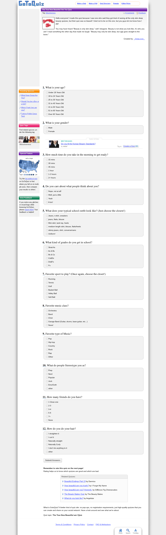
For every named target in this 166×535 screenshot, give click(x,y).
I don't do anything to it (57, 448)
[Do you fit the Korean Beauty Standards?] (54, 144)
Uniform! (51, 234)
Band (50, 314)
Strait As (51, 247)
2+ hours (52, 178)
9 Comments (129, 13)
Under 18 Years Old (56, 92)
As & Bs (51, 251)
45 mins (51, 167)
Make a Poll (93, 3)
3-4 (49, 409)
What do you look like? (73, 498)
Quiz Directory (105, 3)
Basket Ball (52, 290)
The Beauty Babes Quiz (74, 494)
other (50, 388)
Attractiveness (51, 13)
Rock (50, 349)
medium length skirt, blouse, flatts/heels (64, 226)
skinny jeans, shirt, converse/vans (62, 230)
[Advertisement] (94, 62)
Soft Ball (51, 297)
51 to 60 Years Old (56, 110)
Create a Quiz (129, 146)
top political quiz (31, 179)
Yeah (50, 198)
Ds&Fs (51, 262)
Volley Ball (52, 293)
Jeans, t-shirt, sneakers (58, 216)
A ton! (50, 202)
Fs (49, 265)
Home (120, 533)
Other (50, 357)
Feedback (142, 13)
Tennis (51, 283)
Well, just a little (54, 195)
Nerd (50, 374)
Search (128, 533)
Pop (50, 339)
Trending (135, 533)
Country (51, 346)
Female (51, 131)
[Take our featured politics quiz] (29, 166)
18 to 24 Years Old (56, 96)
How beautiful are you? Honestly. (78, 490)
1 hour (51, 170)
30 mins (51, 163)
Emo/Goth (52, 385)
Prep (50, 370)
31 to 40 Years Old (56, 103)
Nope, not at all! (54, 191)
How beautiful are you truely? (76, 485)
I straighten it (53, 434)
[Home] (31, 4)
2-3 (49, 406)
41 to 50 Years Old (56, 107)
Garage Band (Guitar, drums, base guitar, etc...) (68, 321)
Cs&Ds (51, 258)
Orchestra (52, 311)
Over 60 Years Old (56, 114)
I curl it (51, 437)
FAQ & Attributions (103, 524)
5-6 (49, 413)
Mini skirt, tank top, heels (58, 223)
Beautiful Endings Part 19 (75, 481)
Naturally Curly (54, 444)
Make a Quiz (81, 3)
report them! (29, 210)
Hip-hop (51, 342)
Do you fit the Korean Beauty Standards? (78, 144)
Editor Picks (126, 3)
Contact (90, 524)
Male (50, 128)
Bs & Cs (51, 255)
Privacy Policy (79, 524)
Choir (50, 318)
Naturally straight (55, 441)
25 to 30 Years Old (56, 100)
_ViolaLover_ (139, 39)
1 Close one (53, 402)
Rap (50, 353)
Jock (50, 381)
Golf (50, 286)
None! (50, 325)
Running (51, 279)
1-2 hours (52, 174)
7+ (49, 416)
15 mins (51, 160)
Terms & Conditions (63, 524)
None (50, 420)
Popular (116, 3)
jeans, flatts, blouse (56, 219)
